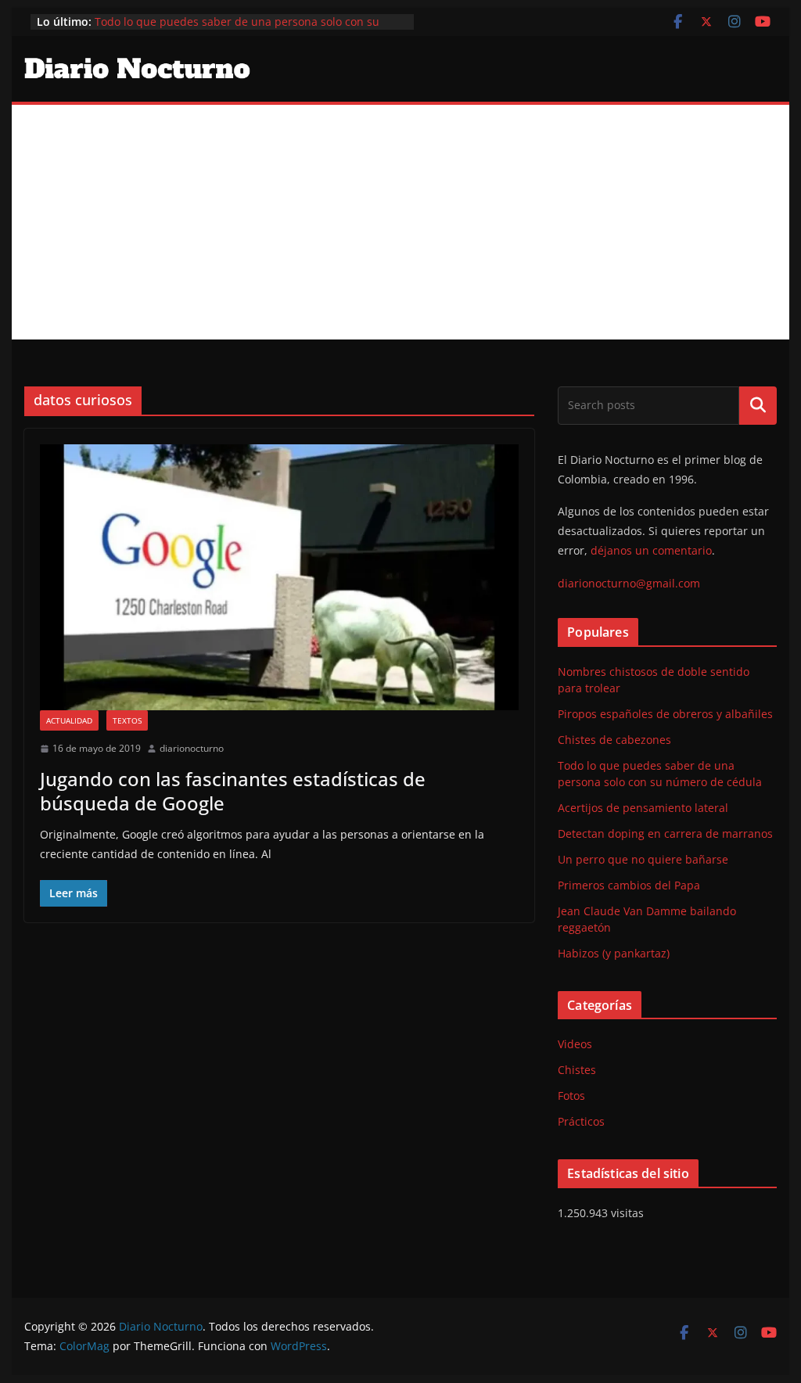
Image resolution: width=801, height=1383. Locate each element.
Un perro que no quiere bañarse (643, 859)
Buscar (758, 405)
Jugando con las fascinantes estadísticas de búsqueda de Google (233, 791)
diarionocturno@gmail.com (629, 583)
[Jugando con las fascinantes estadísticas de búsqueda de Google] (279, 577)
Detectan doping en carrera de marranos (665, 833)
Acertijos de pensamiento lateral (643, 807)
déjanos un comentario (651, 550)
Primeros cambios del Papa (629, 885)
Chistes (577, 1069)
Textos (127, 720)
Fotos (571, 1095)
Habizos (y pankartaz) (614, 953)
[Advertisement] (400, 222)
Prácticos (581, 1121)
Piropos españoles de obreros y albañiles (665, 713)
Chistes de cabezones (614, 739)
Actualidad (69, 720)
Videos (575, 1043)
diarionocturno (192, 748)
